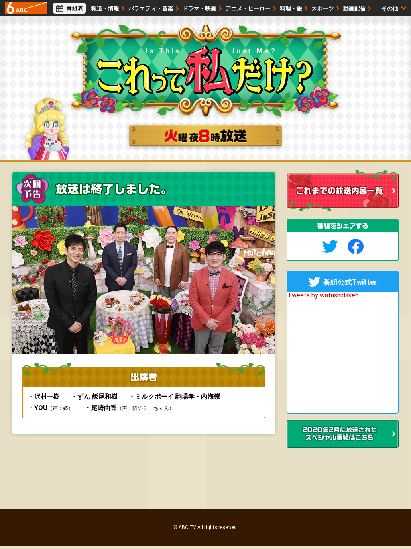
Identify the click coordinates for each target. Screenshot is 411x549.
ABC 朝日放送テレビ (26, 8)
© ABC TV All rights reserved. (205, 527)
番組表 (75, 8)
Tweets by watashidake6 (323, 295)
